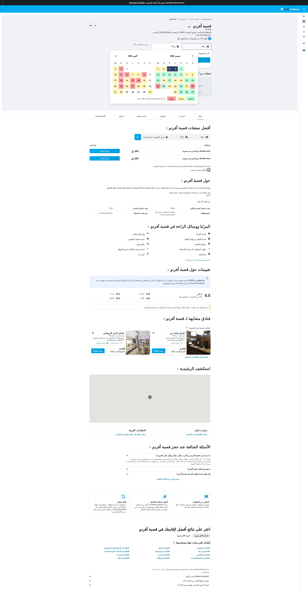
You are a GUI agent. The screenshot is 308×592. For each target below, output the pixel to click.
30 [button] (175, 92)
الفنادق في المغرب (203, 548)
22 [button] (181, 86)
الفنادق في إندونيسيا (162, 551)
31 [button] (115, 92)
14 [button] (187, 80)
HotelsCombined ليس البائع (197, 576)
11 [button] (164, 74)
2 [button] (175, 68)
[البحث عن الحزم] (304, 31)
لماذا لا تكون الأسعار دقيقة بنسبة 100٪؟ (193, 585)
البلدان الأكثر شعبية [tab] (201, 535)
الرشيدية (183, 19)
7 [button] (186, 74)
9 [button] (175, 74)
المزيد (208, 195)
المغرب (196, 19)
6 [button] (192, 74)
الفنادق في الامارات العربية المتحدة (117, 551)
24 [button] (169, 86)
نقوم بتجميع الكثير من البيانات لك (196, 580)
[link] (196, 356)
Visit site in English (137, 2)
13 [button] (193, 80)
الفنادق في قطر (164, 548)
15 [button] (181, 80)
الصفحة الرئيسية (206, 19)
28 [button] (187, 92)
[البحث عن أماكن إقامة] (304, 21)
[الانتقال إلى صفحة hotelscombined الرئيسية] (290, 9)
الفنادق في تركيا (204, 551)
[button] (2, 2)
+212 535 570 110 (203, 35)
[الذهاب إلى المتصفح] (304, 36)
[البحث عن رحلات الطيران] (304, 16)
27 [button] (193, 92)
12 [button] (158, 74)
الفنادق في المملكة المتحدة (200, 558)
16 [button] (175, 80)
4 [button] (163, 68)
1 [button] (181, 68)
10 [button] (169, 74)
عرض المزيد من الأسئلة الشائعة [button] (168, 479)
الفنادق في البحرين (203, 554)
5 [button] (158, 68)
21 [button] (187, 86)
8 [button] (181, 74)
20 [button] (193, 86)
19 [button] (158, 80)
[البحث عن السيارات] (304, 26)
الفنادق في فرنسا (123, 554)
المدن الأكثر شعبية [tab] (183, 535)
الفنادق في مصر (164, 554)
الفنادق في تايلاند (123, 558)
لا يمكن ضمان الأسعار (159, 569)
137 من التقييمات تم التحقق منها (190, 38)
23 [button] (175, 86)
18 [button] (164, 80)
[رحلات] (304, 43)
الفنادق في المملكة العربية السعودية (116, 548)
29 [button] (181, 92)
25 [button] (164, 86)
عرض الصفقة (158, 351)
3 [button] (169, 68)
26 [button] (158, 86)
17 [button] (169, 80)
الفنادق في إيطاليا (163, 558)
